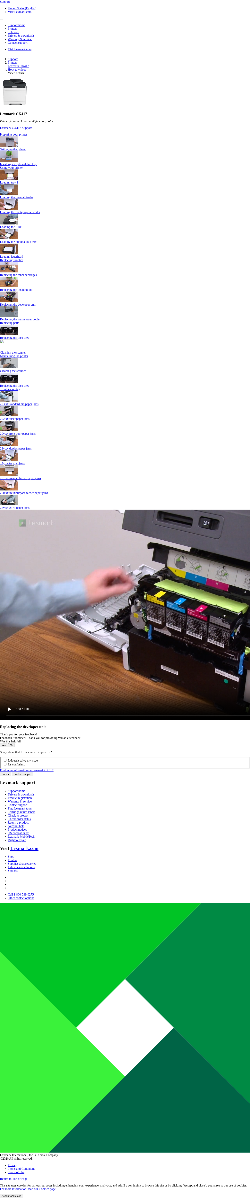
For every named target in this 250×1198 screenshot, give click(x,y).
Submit (6, 774)
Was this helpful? (10, 741)
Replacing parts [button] (9, 323)
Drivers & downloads (21, 794)
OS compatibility (18, 833)
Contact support (22, 774)
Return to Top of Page (13, 1178)
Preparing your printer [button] (13, 134)
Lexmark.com (24, 848)
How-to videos (17, 69)
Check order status (19, 819)
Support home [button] (16, 25)
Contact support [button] (17, 42)
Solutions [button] (13, 32)
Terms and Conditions (21, 1168)
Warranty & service (20, 801)
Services (13, 870)
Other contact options (21, 898)
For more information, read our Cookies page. (28, 1189)
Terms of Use (16, 1172)
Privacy (12, 1165)
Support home (16, 791)
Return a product (18, 822)
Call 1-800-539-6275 (21, 894)
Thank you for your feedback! (18, 734)
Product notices (17, 829)
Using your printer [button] (11, 167)
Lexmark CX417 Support (16, 127)
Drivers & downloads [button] (21, 35)
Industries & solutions (21, 867)
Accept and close (11, 1195)
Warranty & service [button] (20, 39)
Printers (12, 62)
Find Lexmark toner (20, 808)
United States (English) (22, 8)
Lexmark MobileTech (21, 836)
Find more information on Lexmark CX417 (27, 770)
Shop (11, 856)
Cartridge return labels (21, 812)
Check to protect (18, 815)
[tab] (125, 134)
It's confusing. (16, 764)
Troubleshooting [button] (10, 389)
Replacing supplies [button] (11, 260)
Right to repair (17, 840)
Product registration (20, 798)
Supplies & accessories (22, 863)
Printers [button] (12, 28)
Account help (16, 826)
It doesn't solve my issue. (23, 760)
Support (13, 59)
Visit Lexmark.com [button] (19, 11)
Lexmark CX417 (18, 66)
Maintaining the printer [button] (14, 356)
